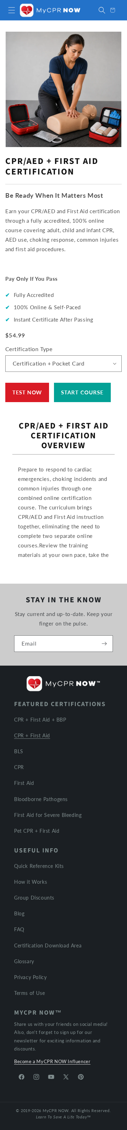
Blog (19, 913)
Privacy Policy (30, 977)
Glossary (24, 961)
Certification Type (28, 348)
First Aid (24, 783)
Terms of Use (29, 993)
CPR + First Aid (32, 735)
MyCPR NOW (55, 1110)
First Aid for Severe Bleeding (47, 815)
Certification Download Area (47, 945)
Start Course (82, 392)
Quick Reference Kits (39, 866)
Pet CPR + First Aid (36, 831)
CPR (19, 767)
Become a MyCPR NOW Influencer (52, 1061)
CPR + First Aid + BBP (40, 720)
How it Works (30, 882)
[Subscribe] (104, 643)
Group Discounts (34, 898)
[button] (11, 10)
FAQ (19, 929)
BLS (18, 751)
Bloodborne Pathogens (41, 799)
